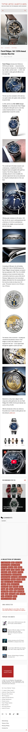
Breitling (3, 569)
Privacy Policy (5, 725)
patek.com (12, 413)
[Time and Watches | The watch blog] (14, 6)
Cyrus (22, 569)
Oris (7, 589)
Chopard (17, 569)
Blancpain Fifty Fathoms (7, 694)
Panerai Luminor (5, 701)
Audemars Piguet (5, 565)
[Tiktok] (13, 714)
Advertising (5, 720)
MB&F (8, 584)
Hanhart (19, 579)
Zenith (14, 598)
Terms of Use (5, 723)
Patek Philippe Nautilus (7, 702)
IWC (2, 581)
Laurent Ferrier (18, 581)
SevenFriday (12, 594)
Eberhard (14, 572)
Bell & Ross (4, 567)
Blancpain (10, 567)
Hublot (23, 579)
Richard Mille (21, 591)
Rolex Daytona (5, 704)
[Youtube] (18, 714)
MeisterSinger (4, 586)
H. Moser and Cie (5, 579)
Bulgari (8, 569)
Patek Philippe (14, 47)
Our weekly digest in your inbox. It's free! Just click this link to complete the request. (13, 609)
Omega (3, 589)
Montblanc (15, 586)
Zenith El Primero (6, 708)
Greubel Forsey (22, 577)
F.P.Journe (20, 572)
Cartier (12, 569)
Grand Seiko (14, 577)
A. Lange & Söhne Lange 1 (8, 690)
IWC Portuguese (5, 695)
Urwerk (15, 596)
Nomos (21, 586)
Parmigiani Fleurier (19, 589)
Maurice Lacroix (15, 584)
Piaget (11, 591)
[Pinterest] (10, 714)
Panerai (11, 589)
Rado (15, 591)
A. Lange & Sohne (5, 562)
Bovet (15, 567)
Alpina (12, 562)
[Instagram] (2, 714)
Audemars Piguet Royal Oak (8, 692)
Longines (3, 584)
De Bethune (4, 572)
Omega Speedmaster (6, 699)
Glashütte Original (5, 577)
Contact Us (5, 728)
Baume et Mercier (15, 565)
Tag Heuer (22, 594)
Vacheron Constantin (6, 598)
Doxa (9, 572)
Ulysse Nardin (8, 596)
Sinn (17, 594)
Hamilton (13, 579)
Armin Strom (19, 562)
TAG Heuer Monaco (6, 706)
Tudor (2, 596)
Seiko (6, 594)
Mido (10, 586)
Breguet (20, 567)
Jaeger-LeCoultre (9, 581)
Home (2, 47)
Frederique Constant (6, 574)
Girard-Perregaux (17, 574)
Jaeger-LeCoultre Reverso (8, 697)
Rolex (2, 594)
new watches (7, 47)
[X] (6, 714)
